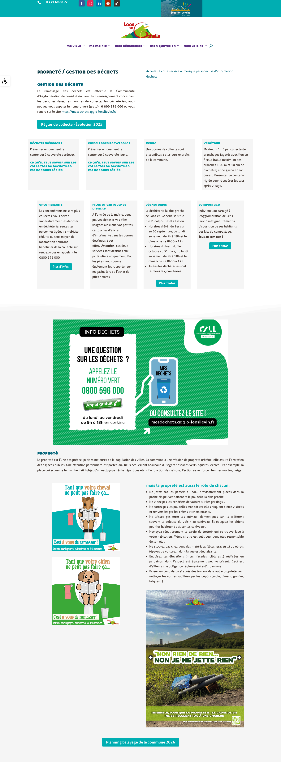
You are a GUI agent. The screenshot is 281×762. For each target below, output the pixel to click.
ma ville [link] (74, 45)
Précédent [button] (151, 658)
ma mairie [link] (98, 45)
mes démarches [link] (128, 45)
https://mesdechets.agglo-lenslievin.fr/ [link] (89, 111)
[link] (5, 81)
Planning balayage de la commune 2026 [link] (140, 742)
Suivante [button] (239, 658)
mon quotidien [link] (163, 45)
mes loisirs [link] (193, 45)
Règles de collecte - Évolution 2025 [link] (71, 124)
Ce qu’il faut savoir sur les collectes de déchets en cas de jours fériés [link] (53, 166)
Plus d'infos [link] (61, 267)
